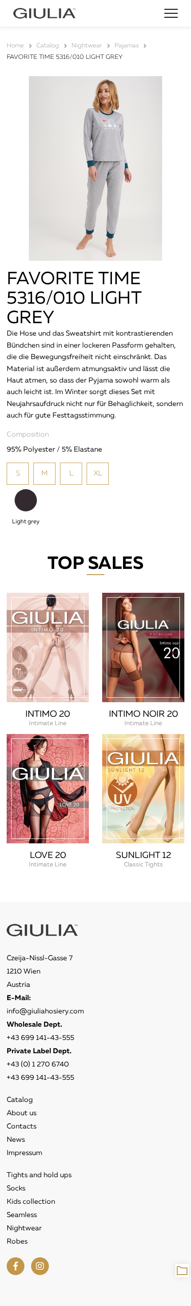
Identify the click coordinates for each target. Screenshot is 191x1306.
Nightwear (24, 1228)
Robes (17, 1241)
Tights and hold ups (39, 1175)
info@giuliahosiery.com (45, 1011)
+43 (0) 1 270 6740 (38, 1064)
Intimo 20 (47, 714)
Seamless (22, 1215)
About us (21, 1113)
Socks (16, 1188)
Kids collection (31, 1202)
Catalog (20, 1100)
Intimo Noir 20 (143, 714)
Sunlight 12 (143, 855)
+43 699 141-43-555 (40, 1038)
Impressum (24, 1153)
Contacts (21, 1126)
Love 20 (48, 855)
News (16, 1140)
